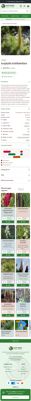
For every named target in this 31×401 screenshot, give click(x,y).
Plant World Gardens (23, 371)
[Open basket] (28, 6)
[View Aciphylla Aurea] (8, 272)
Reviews (23, 373)
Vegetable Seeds (15, 16)
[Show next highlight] (28, 19)
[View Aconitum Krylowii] (8, 241)
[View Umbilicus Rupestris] (23, 303)
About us (23, 369)
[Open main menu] (20, 6)
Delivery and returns (7, 180)
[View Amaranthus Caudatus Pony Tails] (8, 303)
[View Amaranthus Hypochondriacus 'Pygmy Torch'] (8, 208)
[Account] (24, 6)
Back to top (16, 341)
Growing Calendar (6, 145)
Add (9, 221)
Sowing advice (5, 169)
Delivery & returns (7, 367)
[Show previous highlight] (2, 19)
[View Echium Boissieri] (23, 208)
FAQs (2, 175)
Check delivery (8, 76)
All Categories (25, 16)
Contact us (8, 371)
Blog (23, 367)
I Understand (15, 397)
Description (4, 81)
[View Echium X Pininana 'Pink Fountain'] (23, 272)
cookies (13, 391)
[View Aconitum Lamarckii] (23, 241)
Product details (5, 109)
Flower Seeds (4, 16)
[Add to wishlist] (13, 218)
